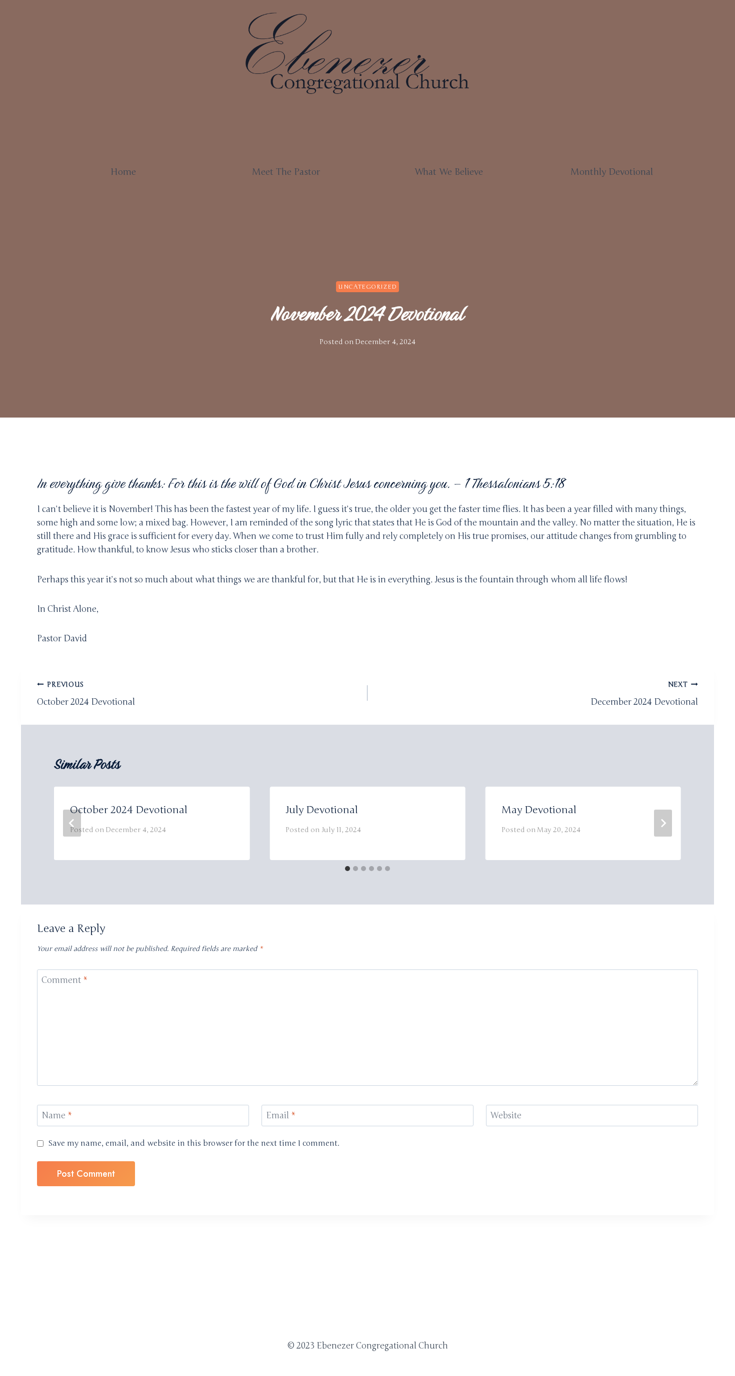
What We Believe (448, 171)
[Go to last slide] (72, 823)
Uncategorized (367, 286)
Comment (65, 980)
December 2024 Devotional (644, 693)
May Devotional (539, 810)
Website (506, 1115)
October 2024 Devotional (86, 693)
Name (57, 1115)
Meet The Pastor (286, 171)
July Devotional (322, 810)
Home (123, 171)
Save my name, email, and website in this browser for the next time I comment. (194, 1143)
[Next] (663, 823)
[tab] (347, 868)
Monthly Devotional (611, 171)
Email (281, 1115)
